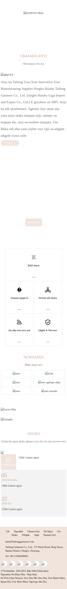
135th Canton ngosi (12, 509)
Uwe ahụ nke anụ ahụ (35, 578)
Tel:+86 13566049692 (16, 556)
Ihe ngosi (48, 531)
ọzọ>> (10, 143)
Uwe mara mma (20, 581)
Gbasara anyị (33, 531)
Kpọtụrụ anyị (50, 535)
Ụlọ (7, 531)
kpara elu (6, 581)
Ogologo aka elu (38, 581)
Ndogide (26, 535)
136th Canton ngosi (28, 457)
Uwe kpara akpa (56, 578)
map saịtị (32, 574)
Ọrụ (59, 531)
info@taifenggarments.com (19, 541)
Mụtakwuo (33, 222)
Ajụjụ (36, 535)
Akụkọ (14, 535)
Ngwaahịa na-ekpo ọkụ (13, 574)
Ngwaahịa (18, 531)
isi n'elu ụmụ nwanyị (12, 578)
